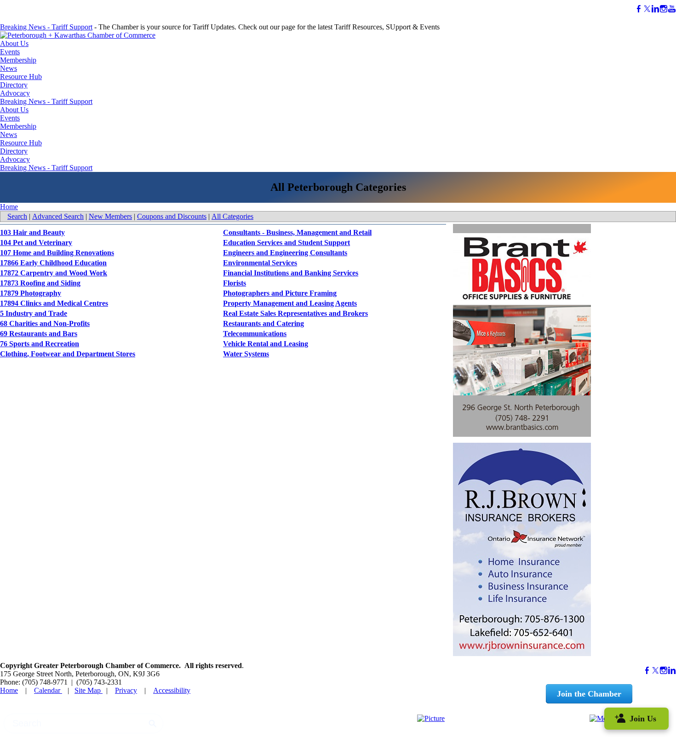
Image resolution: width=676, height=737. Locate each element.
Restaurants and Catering (263, 323)
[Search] (152, 723)
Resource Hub (21, 76)
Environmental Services (260, 263)
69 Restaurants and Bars (38, 333)
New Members (110, 216)
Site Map (88, 690)
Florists (234, 283)
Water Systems (246, 354)
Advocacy (15, 93)
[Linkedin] (655, 9)
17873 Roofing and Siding (40, 283)
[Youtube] (672, 9)
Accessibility (171, 690)
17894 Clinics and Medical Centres (54, 303)
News (8, 68)
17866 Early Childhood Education (53, 263)
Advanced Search (58, 216)
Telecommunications (254, 333)
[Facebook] (638, 9)
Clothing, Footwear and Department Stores (67, 354)
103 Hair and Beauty (32, 232)
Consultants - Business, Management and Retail (297, 232)
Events (10, 52)
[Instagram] (663, 9)
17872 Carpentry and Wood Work (53, 273)
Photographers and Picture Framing (280, 293)
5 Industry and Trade (33, 313)
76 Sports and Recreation (39, 344)
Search (17, 216)
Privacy (126, 690)
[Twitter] (647, 9)
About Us (14, 43)
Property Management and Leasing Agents (290, 303)
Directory (14, 85)
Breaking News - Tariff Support (46, 27)
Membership (18, 60)
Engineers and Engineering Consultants (285, 253)
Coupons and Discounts (171, 216)
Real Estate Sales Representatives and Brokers (295, 313)
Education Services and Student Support (286, 242)
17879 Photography (30, 293)
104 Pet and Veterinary (36, 242)
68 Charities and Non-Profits (45, 323)
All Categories (232, 216)
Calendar (48, 690)
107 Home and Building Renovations (57, 253)
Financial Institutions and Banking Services (290, 273)
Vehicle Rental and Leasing (265, 344)
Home (9, 207)
